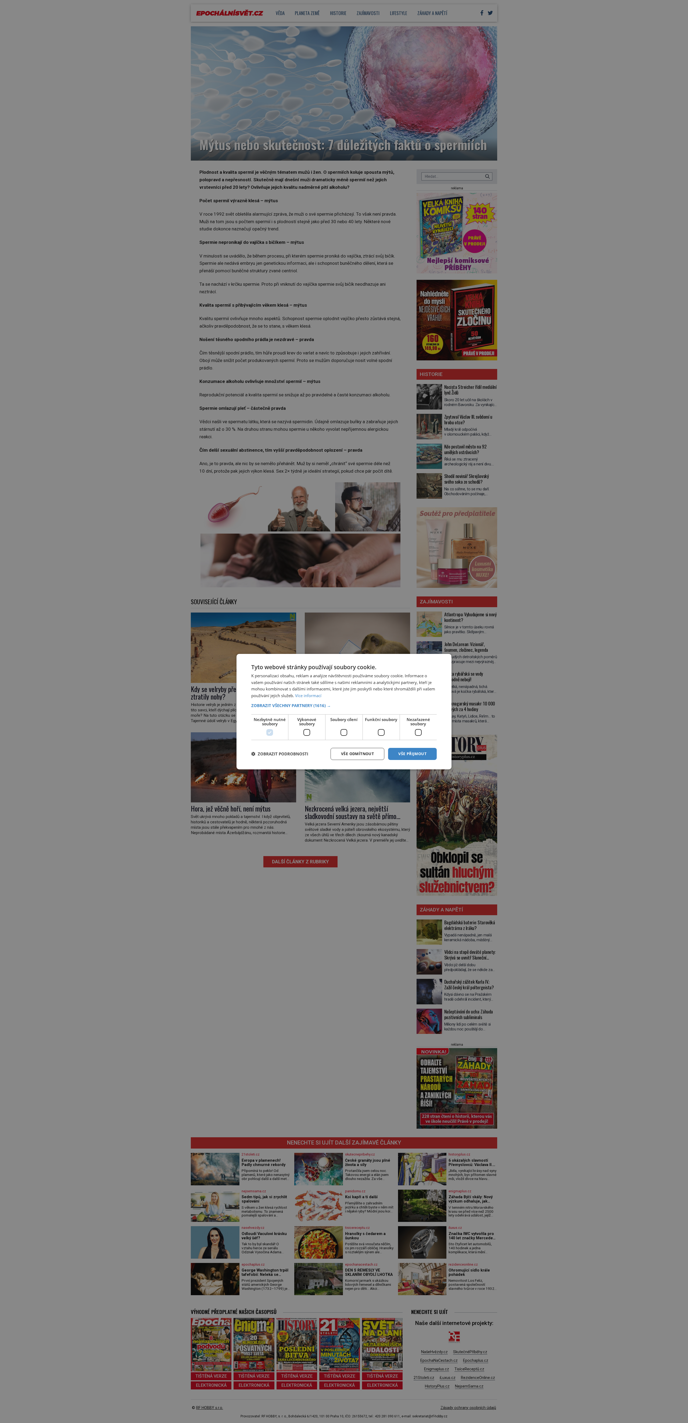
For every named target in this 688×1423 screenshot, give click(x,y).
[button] (344, 705)
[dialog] (344, 711)
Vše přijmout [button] (412, 753)
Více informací (308, 695)
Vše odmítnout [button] (357, 753)
